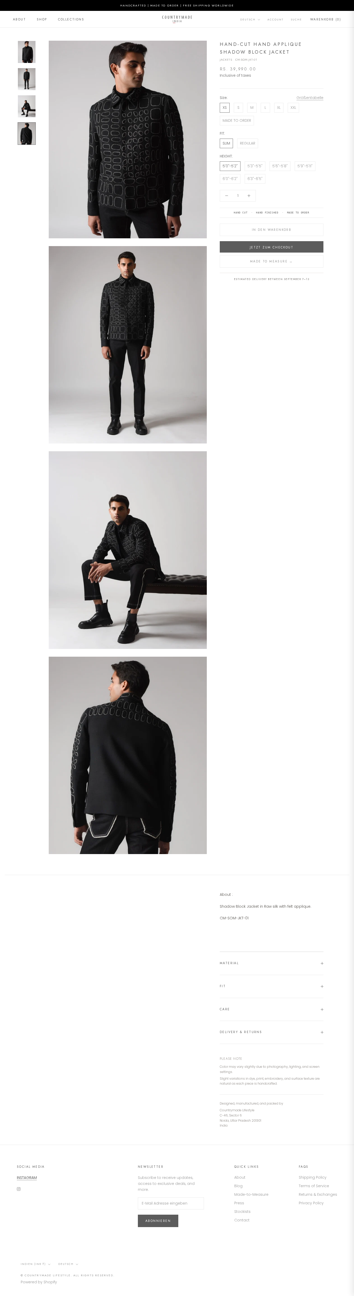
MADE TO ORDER (237, 120)
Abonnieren (158, 1221)
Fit (223, 986)
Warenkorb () (325, 19)
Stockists (242, 1211)
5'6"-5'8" (280, 166)
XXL (293, 107)
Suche (296, 20)
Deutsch (248, 20)
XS (225, 107)
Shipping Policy (313, 1177)
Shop (42, 19)
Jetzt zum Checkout (271, 247)
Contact (242, 1220)
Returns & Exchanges (318, 1194)
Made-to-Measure (251, 1194)
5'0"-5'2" (230, 166)
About (19, 19)
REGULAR (247, 143)
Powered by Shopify (39, 1282)
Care (225, 1009)
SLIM (226, 143)
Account (275, 20)
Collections (71, 19)
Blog (238, 1185)
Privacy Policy (311, 1203)
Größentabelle (309, 97)
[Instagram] (18, 1189)
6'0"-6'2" (230, 178)
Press (239, 1203)
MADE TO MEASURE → (271, 261)
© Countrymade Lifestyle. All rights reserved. (68, 1275)
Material (229, 963)
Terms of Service (314, 1185)
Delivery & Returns (241, 1032)
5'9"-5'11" (305, 166)
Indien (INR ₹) (33, 1264)
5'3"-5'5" (255, 166)
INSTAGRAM (27, 1177)
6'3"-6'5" (255, 178)
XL (279, 107)
